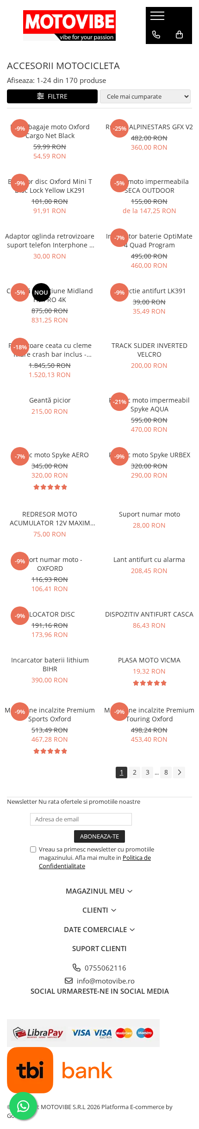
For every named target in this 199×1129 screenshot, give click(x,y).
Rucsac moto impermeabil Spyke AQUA (149, 404)
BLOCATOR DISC (50, 614)
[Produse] (158, 18)
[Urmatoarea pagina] (179, 772)
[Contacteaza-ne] (156, 34)
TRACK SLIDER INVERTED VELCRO (149, 350)
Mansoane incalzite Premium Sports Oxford (50, 714)
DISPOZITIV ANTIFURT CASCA (149, 614)
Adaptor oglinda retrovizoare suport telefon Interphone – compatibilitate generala (49, 240)
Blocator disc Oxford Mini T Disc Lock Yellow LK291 (50, 186)
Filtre (56, 96)
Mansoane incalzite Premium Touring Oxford (149, 714)
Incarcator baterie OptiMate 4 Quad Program (149, 240)
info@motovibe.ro (105, 980)
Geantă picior (50, 400)
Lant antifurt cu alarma (149, 559)
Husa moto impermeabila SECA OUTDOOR (149, 186)
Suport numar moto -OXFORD (49, 564)
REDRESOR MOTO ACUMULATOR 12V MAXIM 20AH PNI (50, 518)
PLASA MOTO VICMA (149, 660)
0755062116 (104, 967)
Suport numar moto (149, 514)
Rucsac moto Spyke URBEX (149, 454)
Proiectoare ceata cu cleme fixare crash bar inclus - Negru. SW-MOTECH (50, 350)
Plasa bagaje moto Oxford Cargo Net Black (50, 131)
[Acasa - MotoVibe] (69, 25)
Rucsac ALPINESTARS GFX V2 (149, 126)
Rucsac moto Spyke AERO (50, 454)
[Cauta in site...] (156, 53)
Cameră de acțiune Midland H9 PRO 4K (49, 295)
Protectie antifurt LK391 (149, 290)
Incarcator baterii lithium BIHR (50, 664)
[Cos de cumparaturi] (179, 34)
